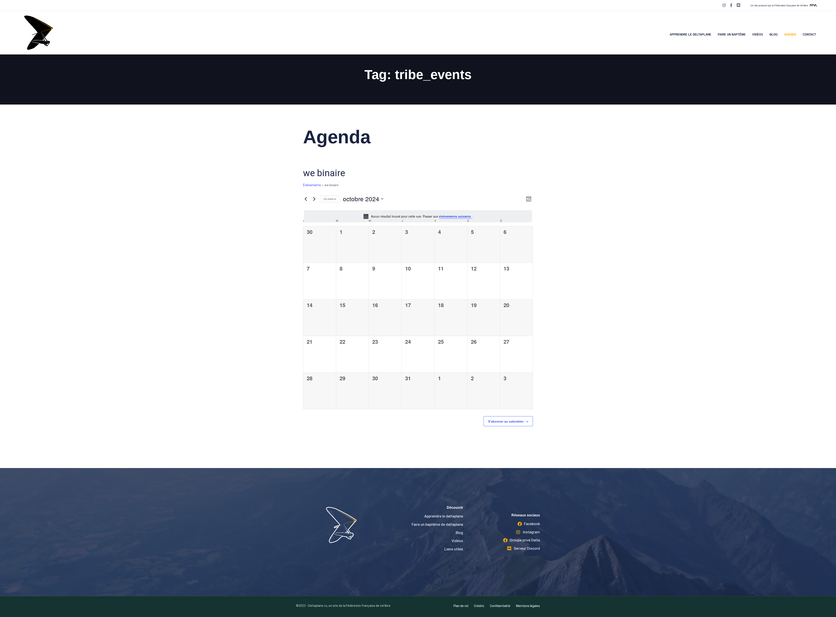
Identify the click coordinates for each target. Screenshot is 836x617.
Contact (809, 34)
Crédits (479, 606)
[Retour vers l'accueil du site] (341, 525)
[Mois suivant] (314, 198)
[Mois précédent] (305, 198)
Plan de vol (460, 606)
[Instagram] (724, 5)
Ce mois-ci (330, 199)
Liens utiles (453, 549)
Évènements (312, 185)
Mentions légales (528, 606)
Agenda (790, 34)
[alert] (418, 216)
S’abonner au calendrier (506, 421)
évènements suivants (455, 216)
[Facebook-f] (731, 5)
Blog (774, 34)
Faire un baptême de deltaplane (437, 524)
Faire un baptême (732, 34)
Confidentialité (500, 606)
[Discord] (738, 5)
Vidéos (757, 34)
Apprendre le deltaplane (690, 34)
